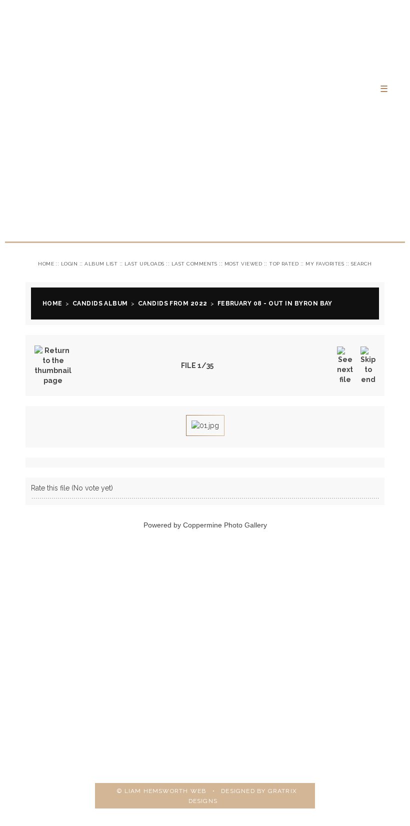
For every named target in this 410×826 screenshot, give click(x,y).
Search (361, 263)
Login (69, 263)
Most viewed (243, 263)
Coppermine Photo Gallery (225, 525)
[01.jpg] (205, 425)
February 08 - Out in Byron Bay (275, 303)
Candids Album (100, 303)
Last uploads (144, 263)
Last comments (195, 263)
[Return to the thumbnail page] (53, 365)
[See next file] (345, 366)
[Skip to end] (368, 366)
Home (46, 263)
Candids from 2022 (173, 303)
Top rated (283, 263)
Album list (101, 263)
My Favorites (325, 263)
